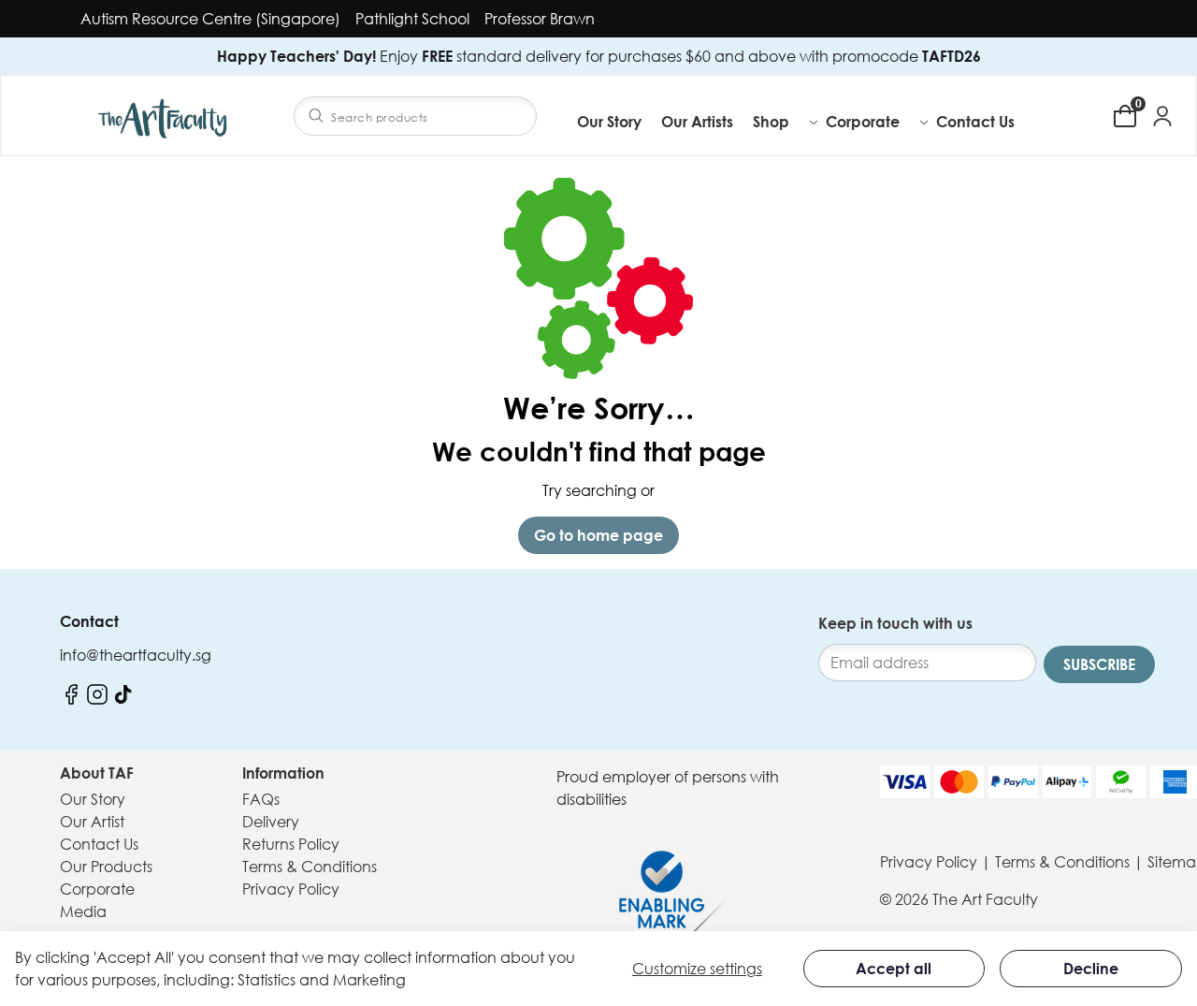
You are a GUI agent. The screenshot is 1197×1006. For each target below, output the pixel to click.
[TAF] (164, 115)
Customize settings (697, 968)
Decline (1090, 968)
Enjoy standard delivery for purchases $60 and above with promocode (599, 56)
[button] (786, 122)
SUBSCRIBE (1099, 664)
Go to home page (598, 535)
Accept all (893, 968)
